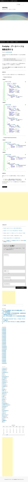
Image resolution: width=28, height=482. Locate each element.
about (8, 41)
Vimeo (3, 413)
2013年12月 (4, 346)
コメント (6, 254)
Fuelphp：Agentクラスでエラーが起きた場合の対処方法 (12, 228)
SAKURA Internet (5, 404)
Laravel (3, 395)
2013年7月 (4, 353)
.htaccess (4, 368)
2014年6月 (4, 337)
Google (3, 389)
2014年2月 (4, 343)
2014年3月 (4, 342)
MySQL (3, 399)
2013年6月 (4, 354)
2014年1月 (4, 344)
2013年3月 (4, 359)
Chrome (3, 370)
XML (3, 419)
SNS (3, 409)
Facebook (4, 380)
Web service (4, 414)
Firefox (3, 383)
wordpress (4, 417)
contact (16, 41)
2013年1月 (4, 361)
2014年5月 (4, 339)
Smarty (3, 407)
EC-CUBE (4, 378)
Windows (4, 416)
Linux (3, 397)
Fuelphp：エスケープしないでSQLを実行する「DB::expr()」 (13, 230)
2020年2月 (4, 329)
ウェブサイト (6, 283)
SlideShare (4, 406)
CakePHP (4, 369)
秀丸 (3, 421)
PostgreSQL (4, 403)
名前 (6, 271)
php (3, 400)
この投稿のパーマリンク (7, 241)
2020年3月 (4, 327)
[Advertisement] (14, 30)
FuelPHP (8, 240)
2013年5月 (4, 356)
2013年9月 (4, 350)
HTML (3, 390)
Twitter (3, 411)
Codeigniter (4, 372)
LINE (3, 396)
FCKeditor (4, 382)
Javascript (4, 392)
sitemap (12, 41)
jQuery (3, 393)
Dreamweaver (5, 376)
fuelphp (13, 240)
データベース (17, 240)
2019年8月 (4, 332)
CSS (3, 375)
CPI (3, 373)
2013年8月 (4, 351)
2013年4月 (4, 357)
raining (4, 7)
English (3, 379)
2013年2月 (4, 360)
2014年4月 (4, 340)
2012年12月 (4, 363)
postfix (3, 402)
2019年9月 (4, 330)
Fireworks (4, 385)
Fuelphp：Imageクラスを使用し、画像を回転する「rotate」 (13, 235)
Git (2, 387)
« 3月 (7, 434)
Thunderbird (4, 410)
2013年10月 (4, 349)
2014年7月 (4, 336)
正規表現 (4, 420)
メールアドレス (7, 278)
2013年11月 (4, 347)
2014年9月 (4, 333)
